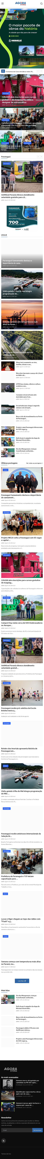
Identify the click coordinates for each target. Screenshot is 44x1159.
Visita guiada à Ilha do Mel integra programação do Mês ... (21, 792)
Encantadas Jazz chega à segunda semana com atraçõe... (27, 407)
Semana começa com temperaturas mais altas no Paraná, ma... (21, 962)
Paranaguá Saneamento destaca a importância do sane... (17, 261)
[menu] (2, 3)
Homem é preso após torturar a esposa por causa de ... (28, 1104)
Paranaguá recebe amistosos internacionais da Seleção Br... (21, 834)
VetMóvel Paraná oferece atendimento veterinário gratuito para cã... (17, 196)
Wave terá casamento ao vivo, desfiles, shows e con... (26, 363)
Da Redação (19, 1084)
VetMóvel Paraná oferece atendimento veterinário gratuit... (17, 666)
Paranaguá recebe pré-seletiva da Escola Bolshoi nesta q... (18, 709)
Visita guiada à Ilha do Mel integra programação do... (17, 292)
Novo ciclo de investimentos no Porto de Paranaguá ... (29, 417)
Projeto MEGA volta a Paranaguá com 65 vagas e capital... (32, 148)
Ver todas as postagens (33, 463)
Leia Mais (21, 981)
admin (3, 105)
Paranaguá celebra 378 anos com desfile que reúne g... (27, 1029)
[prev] (38, 71)
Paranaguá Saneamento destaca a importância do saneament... (21, 496)
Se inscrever (37, 1130)
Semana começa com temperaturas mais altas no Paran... (20, 323)
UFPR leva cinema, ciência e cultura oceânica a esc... (28, 385)
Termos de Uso (6, 1154)
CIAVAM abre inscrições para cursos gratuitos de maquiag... (20, 581)
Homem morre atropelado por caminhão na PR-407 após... (27, 1081)
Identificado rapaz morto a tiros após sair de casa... (28, 1093)
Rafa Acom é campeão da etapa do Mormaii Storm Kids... (28, 439)
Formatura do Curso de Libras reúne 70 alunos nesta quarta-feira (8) (20, 71)
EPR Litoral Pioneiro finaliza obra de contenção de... (18, 353)
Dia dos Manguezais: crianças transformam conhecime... (26, 450)
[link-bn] (22, 218)
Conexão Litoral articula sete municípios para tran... (26, 396)
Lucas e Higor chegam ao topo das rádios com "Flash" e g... (20, 920)
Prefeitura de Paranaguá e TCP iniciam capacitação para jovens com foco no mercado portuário (21, 124)
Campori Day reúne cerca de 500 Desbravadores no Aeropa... (10, 148)
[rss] (3, 1140)
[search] (41, 3)
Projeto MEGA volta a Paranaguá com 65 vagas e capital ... (21, 538)
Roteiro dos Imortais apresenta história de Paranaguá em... (19, 749)
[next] (41, 71)
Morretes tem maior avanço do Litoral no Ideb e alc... (29, 374)
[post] (22, 91)
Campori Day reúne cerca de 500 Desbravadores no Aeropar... (21, 624)
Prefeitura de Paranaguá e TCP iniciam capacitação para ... (17, 877)
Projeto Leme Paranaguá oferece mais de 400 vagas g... (29, 428)
